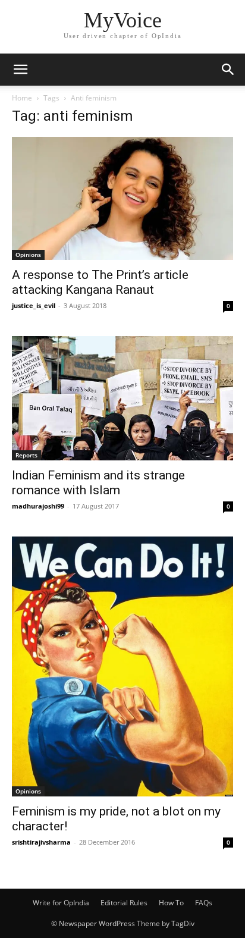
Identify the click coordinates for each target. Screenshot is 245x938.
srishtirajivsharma (41, 841)
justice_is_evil (33, 305)
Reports (26, 455)
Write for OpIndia (61, 903)
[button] (20, 70)
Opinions (28, 254)
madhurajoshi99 (38, 505)
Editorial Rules (123, 903)
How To (171, 903)
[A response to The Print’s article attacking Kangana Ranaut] (122, 198)
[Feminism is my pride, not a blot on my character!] (122, 666)
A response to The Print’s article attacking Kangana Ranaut (100, 282)
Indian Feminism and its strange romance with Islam (98, 482)
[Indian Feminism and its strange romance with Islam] (122, 398)
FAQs (203, 903)
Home (22, 98)
